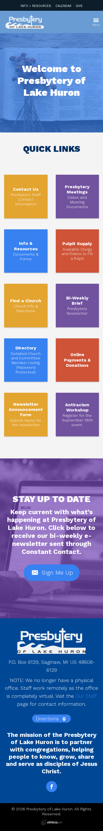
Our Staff (86, 696)
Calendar (63, 6)
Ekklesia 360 (52, 822)
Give (79, 6)
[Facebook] (51, 786)
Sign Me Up (56, 572)
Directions (48, 718)
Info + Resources (36, 6)
